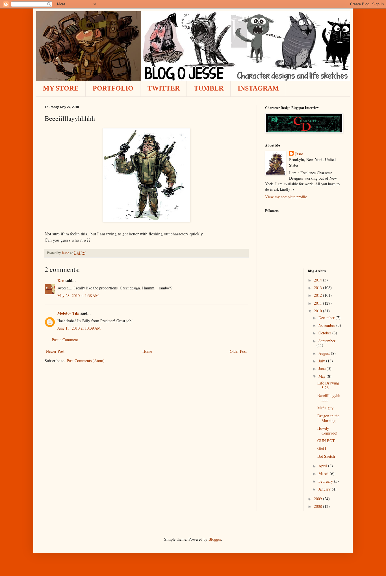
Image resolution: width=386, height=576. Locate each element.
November (327, 325)
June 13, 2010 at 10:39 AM (79, 328)
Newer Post (55, 351)
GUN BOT (326, 440)
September (326, 340)
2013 (318, 287)
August (324, 353)
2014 (318, 280)
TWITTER (164, 88)
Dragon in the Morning (328, 418)
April (323, 465)
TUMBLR (209, 88)
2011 (318, 303)
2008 (318, 506)
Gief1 (321, 448)
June (322, 368)
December (327, 317)
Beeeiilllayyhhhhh (328, 398)
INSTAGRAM (258, 88)
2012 (318, 295)
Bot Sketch (326, 456)
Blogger (215, 539)
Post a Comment (65, 339)
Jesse (299, 154)
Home (147, 351)
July (322, 361)
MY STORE (61, 88)
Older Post (238, 351)
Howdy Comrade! (327, 430)
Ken (60, 280)
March (324, 473)
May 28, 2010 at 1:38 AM (78, 295)
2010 (318, 310)
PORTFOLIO (113, 88)
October (325, 333)
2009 (318, 498)
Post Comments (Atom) (86, 360)
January (325, 489)
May (322, 376)
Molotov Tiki (68, 313)
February (326, 481)
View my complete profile (286, 196)
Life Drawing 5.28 (328, 385)
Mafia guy (325, 407)
